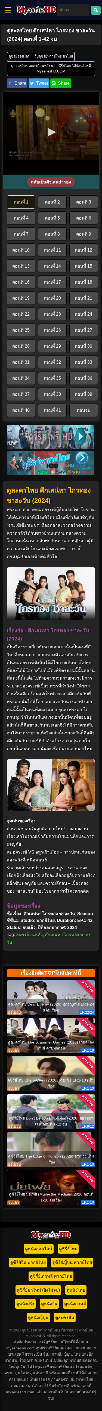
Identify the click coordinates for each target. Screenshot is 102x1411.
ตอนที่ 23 (52, 314)
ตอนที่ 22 (21, 314)
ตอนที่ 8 (52, 234)
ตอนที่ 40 (21, 410)
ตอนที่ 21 (83, 298)
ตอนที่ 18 (83, 282)
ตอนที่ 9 (83, 234)
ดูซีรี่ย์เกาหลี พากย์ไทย (51, 1276)
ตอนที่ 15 (83, 266)
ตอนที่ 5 (52, 218)
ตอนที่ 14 (52, 266)
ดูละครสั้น (64, 1317)
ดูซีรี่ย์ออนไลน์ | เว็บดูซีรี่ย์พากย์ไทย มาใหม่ (41, 56)
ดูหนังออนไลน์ (38, 1249)
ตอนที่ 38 (52, 394)
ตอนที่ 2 (52, 202)
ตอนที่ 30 (83, 346)
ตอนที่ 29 (52, 346)
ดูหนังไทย (76, 1290)
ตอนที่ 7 (21, 234)
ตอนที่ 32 (52, 362)
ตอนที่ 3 (83, 202)
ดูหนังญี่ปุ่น (38, 1317)
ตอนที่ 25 (21, 330)
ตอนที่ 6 (83, 218)
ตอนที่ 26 (52, 330)
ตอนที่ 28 (21, 346)
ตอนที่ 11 (52, 250)
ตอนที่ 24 (83, 314)
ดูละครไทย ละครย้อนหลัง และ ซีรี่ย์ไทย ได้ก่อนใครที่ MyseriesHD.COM (51, 68)
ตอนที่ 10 (21, 250)
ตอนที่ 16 (21, 282)
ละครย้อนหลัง (29, 934)
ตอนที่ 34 (21, 378)
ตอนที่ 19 (21, 298)
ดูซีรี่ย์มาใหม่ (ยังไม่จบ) (38, 1290)
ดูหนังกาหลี (75, 1303)
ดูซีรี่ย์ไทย (68, 1249)
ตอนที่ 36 (83, 378)
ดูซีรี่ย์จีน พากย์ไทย (28, 1262)
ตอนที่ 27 (83, 330)
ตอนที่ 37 (21, 394)
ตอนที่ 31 (21, 362)
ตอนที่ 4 (21, 218)
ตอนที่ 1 (21, 202)
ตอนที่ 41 (52, 410)
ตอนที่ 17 (52, 282)
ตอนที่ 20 (52, 298)
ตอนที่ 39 (83, 394)
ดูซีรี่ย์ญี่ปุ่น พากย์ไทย (72, 1262)
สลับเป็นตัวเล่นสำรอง (51, 182)
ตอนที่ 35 (52, 378)
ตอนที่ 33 (83, 362)
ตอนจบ (83, 410)
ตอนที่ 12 (83, 250)
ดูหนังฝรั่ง (25, 1303)
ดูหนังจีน (49, 1303)
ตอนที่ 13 (21, 266)
